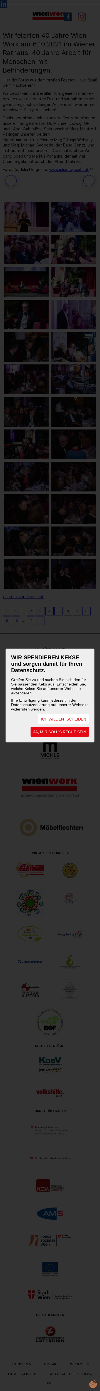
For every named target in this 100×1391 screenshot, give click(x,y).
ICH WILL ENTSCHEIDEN (63, 719)
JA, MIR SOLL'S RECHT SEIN (59, 732)
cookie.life (93, 1384)
